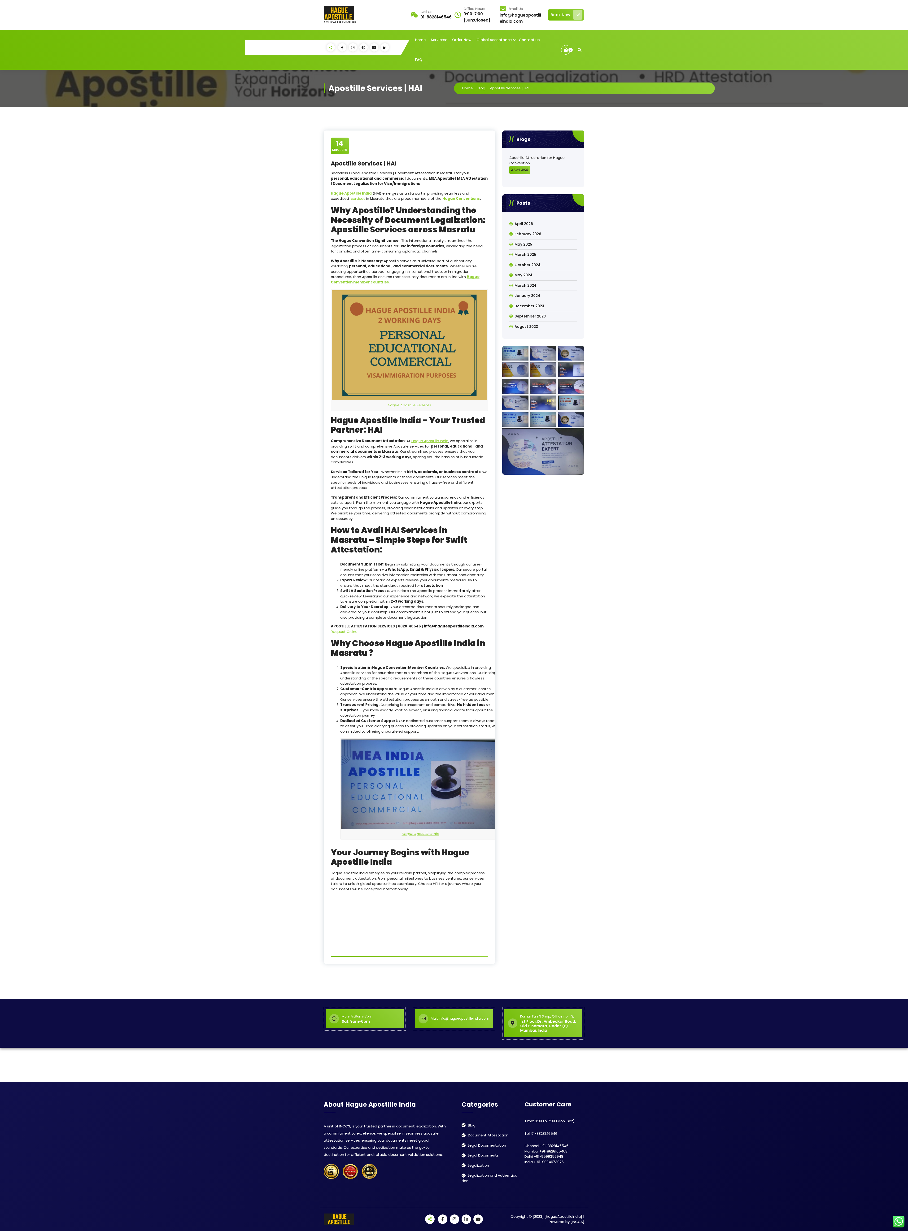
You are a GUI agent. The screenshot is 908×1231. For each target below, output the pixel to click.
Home (420, 39)
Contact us (529, 39)
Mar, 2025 (339, 145)
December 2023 (529, 306)
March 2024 (526, 285)
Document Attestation (488, 1135)
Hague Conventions (461, 198)
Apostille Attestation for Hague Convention (537, 160)
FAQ (418, 59)
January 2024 (527, 295)
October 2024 (528, 264)
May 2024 (524, 275)
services (357, 198)
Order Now (461, 39)
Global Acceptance (494, 39)
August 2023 (526, 326)
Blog (481, 88)
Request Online (344, 631)
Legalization (478, 1165)
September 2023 (530, 316)
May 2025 (523, 244)
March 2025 (525, 254)
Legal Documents (483, 1155)
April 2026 (524, 223)
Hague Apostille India (429, 440)
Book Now (560, 14)
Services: (439, 39)
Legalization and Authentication (489, 1178)
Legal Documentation (487, 1145)
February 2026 (528, 233)
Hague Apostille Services (409, 405)
